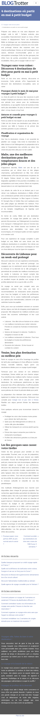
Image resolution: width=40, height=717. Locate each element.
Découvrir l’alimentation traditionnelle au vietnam (18, 581)
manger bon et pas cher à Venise (25, 400)
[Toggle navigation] (35, 3)
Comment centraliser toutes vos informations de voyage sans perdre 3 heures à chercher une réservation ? (18, 606)
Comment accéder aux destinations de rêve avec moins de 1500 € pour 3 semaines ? (30, 541)
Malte (20, 168)
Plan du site (20, 716)
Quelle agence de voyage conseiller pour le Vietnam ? (20, 584)
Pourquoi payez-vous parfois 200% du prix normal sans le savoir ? (10, 540)
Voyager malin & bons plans (12, 24)
